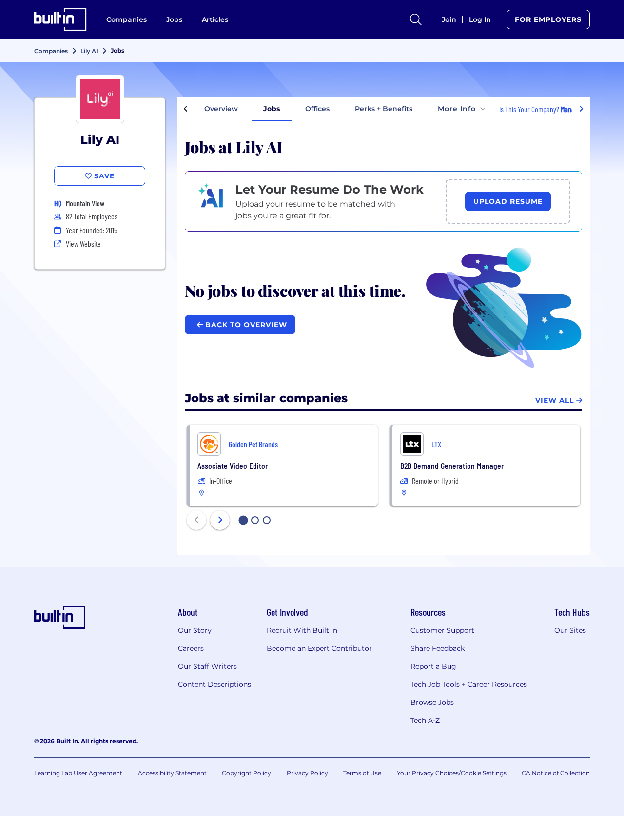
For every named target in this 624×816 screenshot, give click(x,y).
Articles (215, 19)
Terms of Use (362, 773)
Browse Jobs (432, 702)
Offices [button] (317, 108)
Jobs (174, 19)
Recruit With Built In (302, 630)
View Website (83, 243)
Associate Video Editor (232, 465)
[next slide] (220, 520)
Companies (126, 19)
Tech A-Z (425, 720)
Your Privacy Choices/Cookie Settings (452, 773)
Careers (191, 648)
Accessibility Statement (172, 773)
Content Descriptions (214, 684)
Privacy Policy (307, 773)
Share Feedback (437, 648)
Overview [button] (221, 108)
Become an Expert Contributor (319, 648)
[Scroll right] (581, 109)
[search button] (416, 19)
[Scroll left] (186, 109)
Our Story (195, 630)
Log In (480, 19)
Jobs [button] (271, 108)
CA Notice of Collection (556, 773)
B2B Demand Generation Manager (452, 465)
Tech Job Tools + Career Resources (468, 684)
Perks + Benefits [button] (383, 108)
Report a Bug (433, 666)
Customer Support (442, 630)
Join (449, 19)
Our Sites (570, 630)
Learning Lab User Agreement (78, 773)
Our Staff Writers (207, 666)
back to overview (245, 324)
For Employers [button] (548, 19)
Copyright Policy (246, 773)
